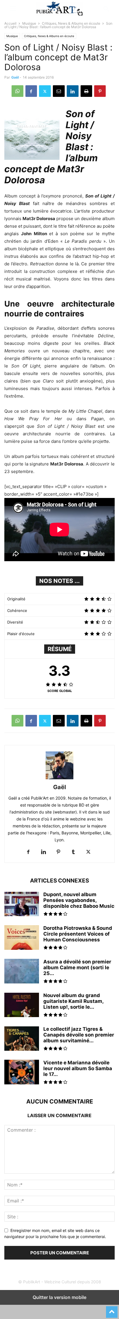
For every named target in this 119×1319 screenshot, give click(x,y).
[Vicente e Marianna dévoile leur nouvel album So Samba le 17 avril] (21, 1073)
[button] (13, 8)
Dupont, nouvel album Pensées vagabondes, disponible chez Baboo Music (78, 900)
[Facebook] (31, 91)
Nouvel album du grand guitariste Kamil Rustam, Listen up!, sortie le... (73, 1001)
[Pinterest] (100, 91)
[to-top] (112, 1309)
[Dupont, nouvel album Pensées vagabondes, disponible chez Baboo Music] (21, 905)
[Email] (59, 91)
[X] (45, 91)
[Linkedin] (73, 91)
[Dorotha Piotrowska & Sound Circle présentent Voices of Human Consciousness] (21, 940)
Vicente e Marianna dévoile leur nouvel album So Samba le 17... (77, 1068)
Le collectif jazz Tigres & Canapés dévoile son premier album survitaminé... (78, 1034)
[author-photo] (59, 779)
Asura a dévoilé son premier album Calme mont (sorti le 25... (77, 967)
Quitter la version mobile (59, 1297)
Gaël (15, 77)
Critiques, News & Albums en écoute (71, 23)
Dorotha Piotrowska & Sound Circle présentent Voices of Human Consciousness (77, 934)
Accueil (10, 23)
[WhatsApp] (17, 91)
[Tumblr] (73, 852)
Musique (29, 23)
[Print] (86, 91)
